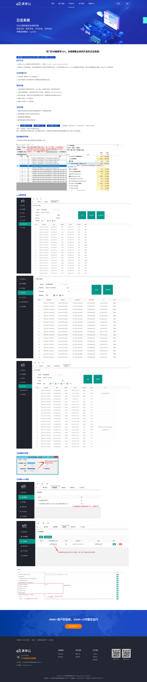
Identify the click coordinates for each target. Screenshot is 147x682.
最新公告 (77, 654)
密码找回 (60, 657)
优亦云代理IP (25, 640)
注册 (127, 3)
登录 (118, 3)
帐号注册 (60, 654)
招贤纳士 (95, 657)
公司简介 (95, 654)
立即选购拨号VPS (73, 626)
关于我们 (81, 3)
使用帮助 (77, 657)
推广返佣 (61, 3)
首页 (52, 3)
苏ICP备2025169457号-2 (97, 678)
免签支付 (51, 640)
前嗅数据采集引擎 (42, 640)
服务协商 (95, 659)
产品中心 (71, 3)
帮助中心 (91, 3)
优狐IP (33, 640)
